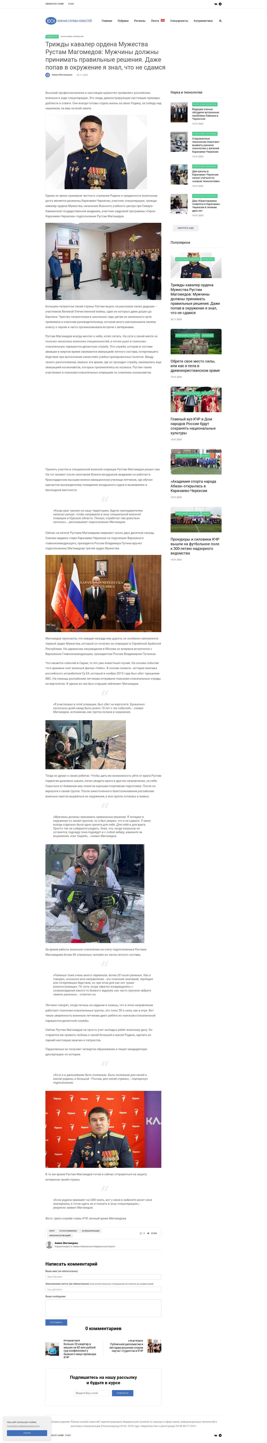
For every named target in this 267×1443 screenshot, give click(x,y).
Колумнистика (203, 20)
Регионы (139, 20)
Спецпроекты (179, 20)
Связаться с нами (54, 4)
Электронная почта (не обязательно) (67, 1283)
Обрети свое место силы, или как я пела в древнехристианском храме (195, 366)
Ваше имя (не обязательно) (61, 1271)
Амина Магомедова (62, 74)
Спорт (206, 455)
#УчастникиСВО (68, 1231)
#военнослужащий (60, 1235)
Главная (107, 20)
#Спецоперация (91, 1231)
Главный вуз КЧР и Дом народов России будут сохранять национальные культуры (193, 426)
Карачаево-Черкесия (72, 36)
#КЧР (52, 1231)
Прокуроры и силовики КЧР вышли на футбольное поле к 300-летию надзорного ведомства (195, 546)
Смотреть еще (186, 228)
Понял (27, 1433)
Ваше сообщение (55, 1296)
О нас (71, 4)
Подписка (123, 1393)
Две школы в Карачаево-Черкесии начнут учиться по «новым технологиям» (206, 176)
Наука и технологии (186, 92)
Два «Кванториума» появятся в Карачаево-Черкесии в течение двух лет (206, 205)
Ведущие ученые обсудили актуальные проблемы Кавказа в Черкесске (205, 114)
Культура (207, 335)
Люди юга (52, 36)
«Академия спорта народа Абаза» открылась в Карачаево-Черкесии (193, 486)
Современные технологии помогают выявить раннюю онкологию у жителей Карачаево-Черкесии (205, 145)
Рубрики (123, 20)
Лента (157, 20)
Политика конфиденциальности (23, 1426)
